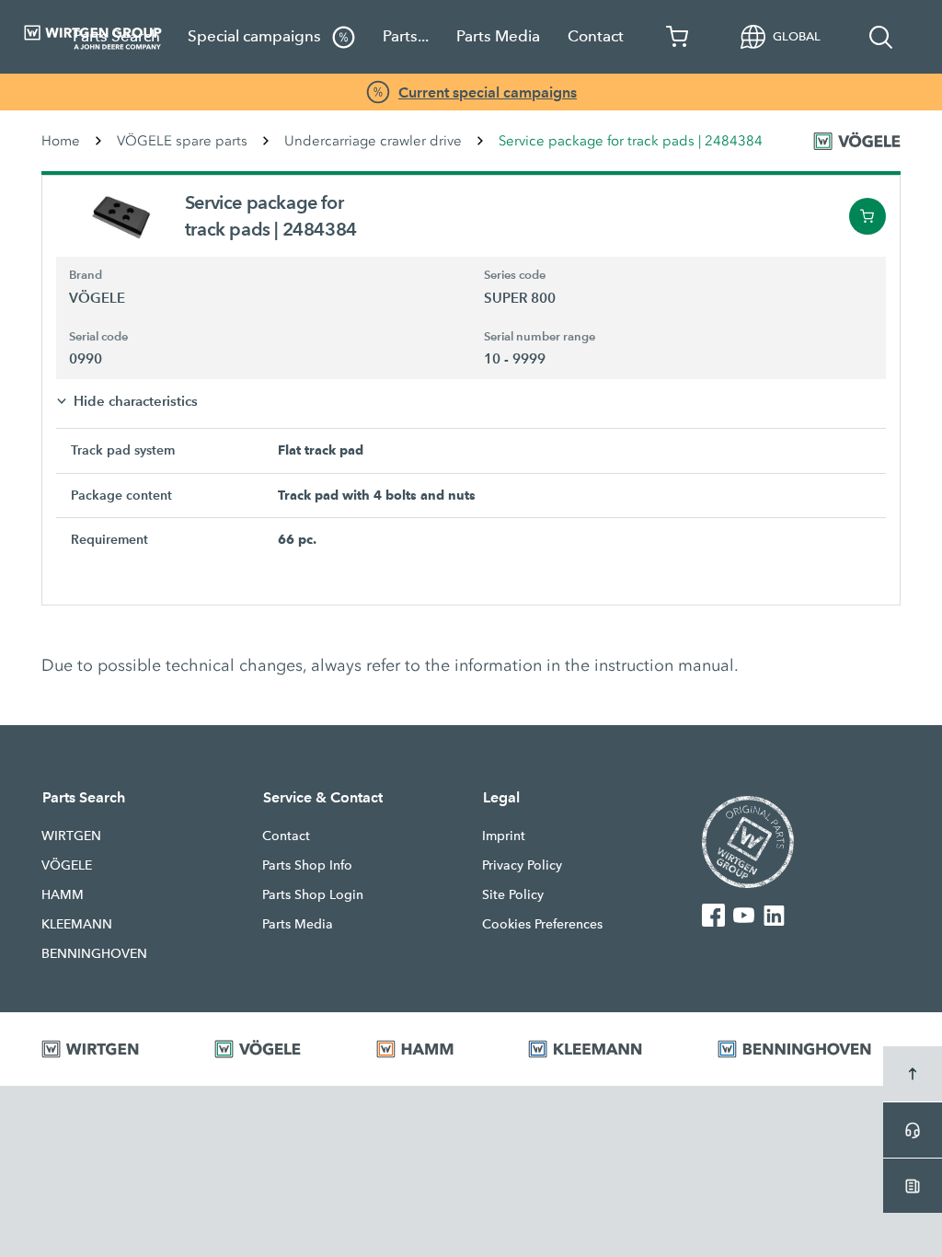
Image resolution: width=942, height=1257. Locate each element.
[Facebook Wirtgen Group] (713, 915)
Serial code (98, 336)
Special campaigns (256, 36)
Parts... (406, 36)
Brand (85, 275)
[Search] (881, 37)
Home (60, 141)
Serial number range (539, 336)
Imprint (503, 835)
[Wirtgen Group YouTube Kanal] (743, 915)
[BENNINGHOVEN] (809, 1049)
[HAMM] (429, 1049)
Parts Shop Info (307, 865)
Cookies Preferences (542, 924)
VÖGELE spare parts (182, 141)
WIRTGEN (71, 835)
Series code (515, 275)
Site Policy (513, 894)
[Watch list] (678, 37)
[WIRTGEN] (104, 1049)
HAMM (62, 894)
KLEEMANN (76, 924)
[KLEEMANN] (600, 1049)
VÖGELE (66, 865)
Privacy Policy (522, 865)
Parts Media (498, 36)
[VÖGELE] (272, 1049)
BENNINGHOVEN (94, 953)
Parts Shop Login (312, 894)
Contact (596, 36)
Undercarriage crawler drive (373, 141)
